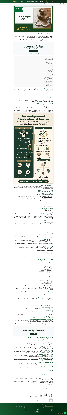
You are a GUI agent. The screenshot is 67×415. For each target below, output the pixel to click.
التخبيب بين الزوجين (50, 64)
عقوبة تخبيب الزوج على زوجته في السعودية (47, 58)
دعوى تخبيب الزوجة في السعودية (48, 389)
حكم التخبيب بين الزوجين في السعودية (43, 220)
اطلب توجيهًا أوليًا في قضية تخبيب (33, 50)
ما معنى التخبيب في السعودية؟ (48, 59)
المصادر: (50, 86)
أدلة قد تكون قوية (50, 69)
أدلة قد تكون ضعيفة (50, 70)
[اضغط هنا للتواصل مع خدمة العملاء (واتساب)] (26, 407)
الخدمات (41, 1)
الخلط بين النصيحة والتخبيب (49, 75)
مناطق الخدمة (32, 1)
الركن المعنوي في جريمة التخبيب (48, 62)
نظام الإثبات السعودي (50, 291)
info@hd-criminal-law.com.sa (22, 409)
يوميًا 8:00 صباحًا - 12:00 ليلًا (22, 410)
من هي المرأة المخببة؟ (49, 84)
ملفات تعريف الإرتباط (37, 412)
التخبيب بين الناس (50, 66)
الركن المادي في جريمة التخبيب (49, 61)
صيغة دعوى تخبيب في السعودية (48, 388)
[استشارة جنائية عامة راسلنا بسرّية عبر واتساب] (65, 413)
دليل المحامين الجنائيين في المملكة (63, 3)
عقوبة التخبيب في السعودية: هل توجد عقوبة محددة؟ (46, 57)
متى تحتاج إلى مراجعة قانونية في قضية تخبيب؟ (46, 76)
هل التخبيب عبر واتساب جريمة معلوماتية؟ (47, 82)
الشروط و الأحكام (37, 410)
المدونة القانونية (36, 1)
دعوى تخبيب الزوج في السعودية (48, 389)
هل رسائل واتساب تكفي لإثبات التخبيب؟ (47, 71)
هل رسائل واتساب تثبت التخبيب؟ (48, 80)
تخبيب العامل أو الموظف (49, 67)
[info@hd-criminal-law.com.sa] (26, 409)
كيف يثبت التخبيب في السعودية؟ (48, 79)
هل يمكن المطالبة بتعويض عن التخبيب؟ (47, 72)
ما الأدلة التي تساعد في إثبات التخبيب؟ (47, 68)
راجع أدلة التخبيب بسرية (33, 333)
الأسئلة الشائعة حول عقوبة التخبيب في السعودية (46, 77)
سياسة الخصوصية (37, 411)
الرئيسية (43, 1)
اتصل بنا (27, 1)
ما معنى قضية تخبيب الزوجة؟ (48, 85)
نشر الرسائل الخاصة (50, 74)
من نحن (29, 1)
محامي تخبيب (44, 320)
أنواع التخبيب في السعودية (49, 63)
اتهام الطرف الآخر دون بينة (49, 73)
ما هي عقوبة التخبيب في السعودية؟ (48, 78)
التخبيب (53, 3)
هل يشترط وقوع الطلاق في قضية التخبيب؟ (47, 81)
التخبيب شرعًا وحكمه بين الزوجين (48, 60)
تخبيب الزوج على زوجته (49, 65)
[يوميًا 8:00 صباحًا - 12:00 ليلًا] (26, 411)
